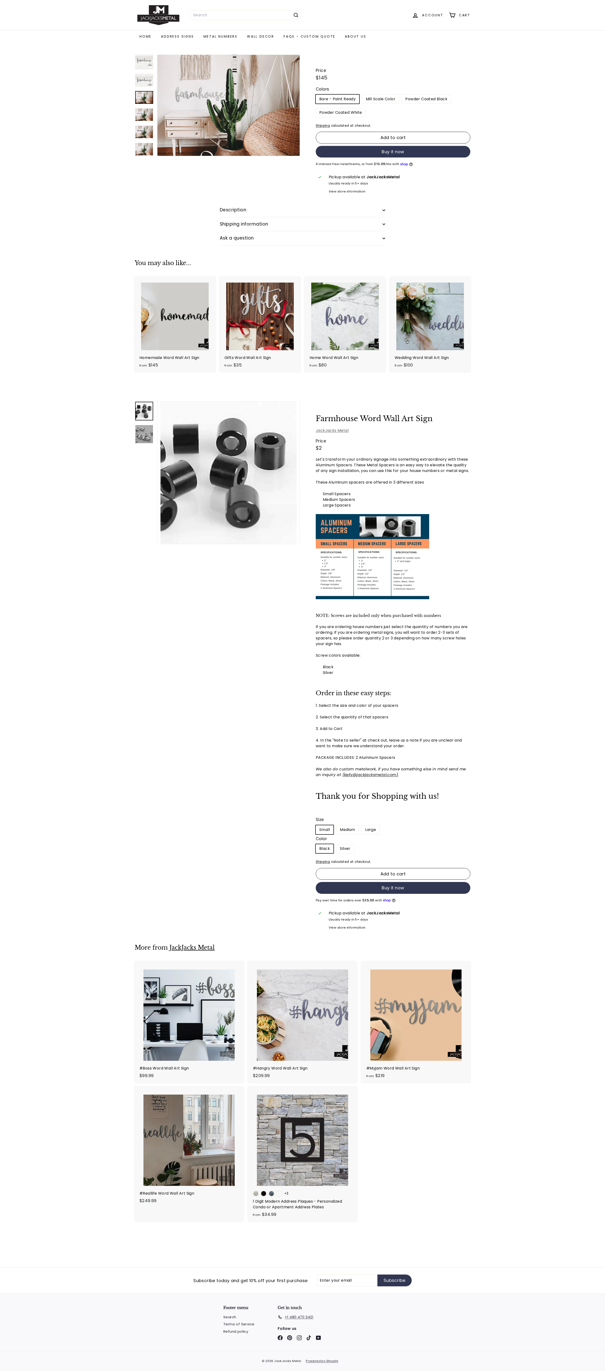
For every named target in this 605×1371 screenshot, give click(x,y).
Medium (347, 829)
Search (229, 1316)
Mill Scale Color (380, 99)
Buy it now (393, 152)
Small (324, 829)
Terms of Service (238, 1324)
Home (145, 36)
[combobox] (245, 15)
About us (355, 36)
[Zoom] (228, 473)
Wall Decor (260, 36)
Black (324, 848)
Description (233, 210)
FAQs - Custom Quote (309, 36)
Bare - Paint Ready (337, 99)
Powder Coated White (340, 112)
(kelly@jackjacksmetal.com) (370, 774)
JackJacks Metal (332, 430)
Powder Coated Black (426, 99)
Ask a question (237, 238)
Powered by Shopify (322, 1361)
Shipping (323, 125)
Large (370, 829)
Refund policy (235, 1331)
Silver (345, 848)
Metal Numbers (220, 36)
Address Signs (177, 36)
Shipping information (244, 224)
